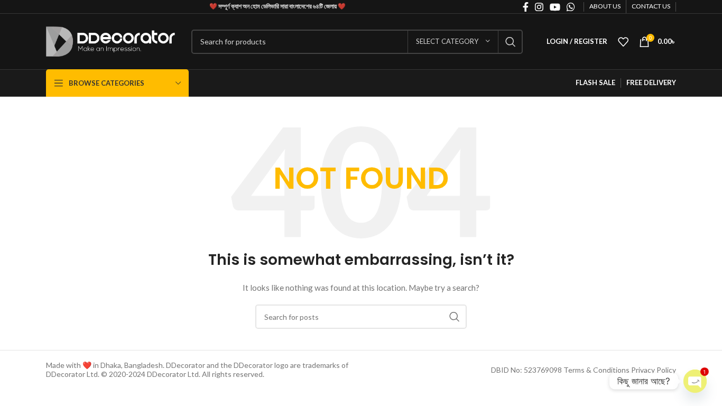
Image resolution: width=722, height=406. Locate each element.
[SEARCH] (510, 42)
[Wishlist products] (623, 41)
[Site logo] (110, 40)
